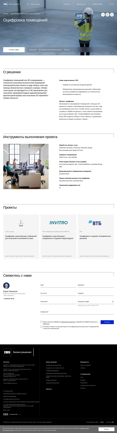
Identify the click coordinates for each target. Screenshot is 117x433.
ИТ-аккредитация (8, 391)
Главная (5, 14)
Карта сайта (6, 410)
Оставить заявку (14, 50)
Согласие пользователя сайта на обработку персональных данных (21, 402)
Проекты (67, 50)
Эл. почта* (44, 293)
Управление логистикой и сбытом (55, 368)
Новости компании (85, 365)
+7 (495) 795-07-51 (23, 379)
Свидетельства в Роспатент (88, 385)
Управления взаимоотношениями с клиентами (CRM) (58, 376)
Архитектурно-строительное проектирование (25, 14)
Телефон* (81, 293)
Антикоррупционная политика (11, 399)
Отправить (107, 322)
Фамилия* (81, 285)
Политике (46, 324)
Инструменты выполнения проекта (50, 50)
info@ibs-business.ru (12, 383)
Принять (106, 429)
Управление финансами (52, 370)
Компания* (44, 301)
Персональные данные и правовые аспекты (15, 393)
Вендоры (82, 380)
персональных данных (68, 322)
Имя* (42, 285)
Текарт (102, 422)
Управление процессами (52, 383)
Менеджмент (84, 382)
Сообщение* (44, 312)
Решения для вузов (51, 380)
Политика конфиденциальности (19, 406)
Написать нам (80, 4)
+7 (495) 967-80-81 (11, 380)
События (82, 368)
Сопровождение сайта (92, 422)
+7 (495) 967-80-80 (97, 4)
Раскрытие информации (9, 396)
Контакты (67, 4)
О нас (81, 377)
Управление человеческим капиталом (56, 373)
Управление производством (53, 365)
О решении (32, 50)
